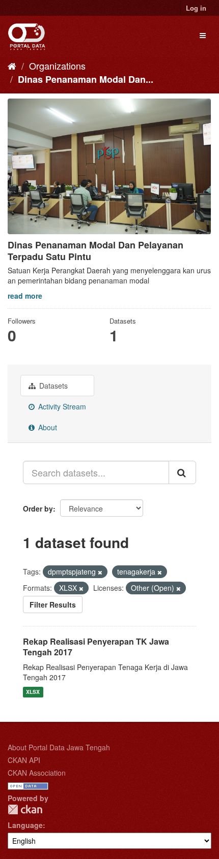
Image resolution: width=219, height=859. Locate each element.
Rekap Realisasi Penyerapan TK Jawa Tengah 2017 (96, 646)
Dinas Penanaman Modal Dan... (85, 79)
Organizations (57, 65)
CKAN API (24, 760)
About (46, 427)
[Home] (12, 65)
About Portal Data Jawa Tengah (59, 747)
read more (25, 296)
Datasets (52, 385)
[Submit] (182, 472)
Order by (38, 508)
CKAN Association (37, 773)
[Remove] (100, 572)
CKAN (25, 809)
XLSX (33, 692)
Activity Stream (61, 406)
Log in (196, 8)
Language (25, 825)
